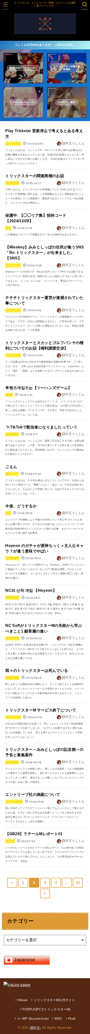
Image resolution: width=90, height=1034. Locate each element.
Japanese (24, 959)
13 (78, 883)
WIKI (58, 1018)
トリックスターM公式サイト (54, 1000)
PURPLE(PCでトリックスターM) (46, 1009)
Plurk (72, 1018)
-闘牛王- (35, 1027)
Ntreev (23, 1000)
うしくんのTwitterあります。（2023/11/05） (45, 44)
